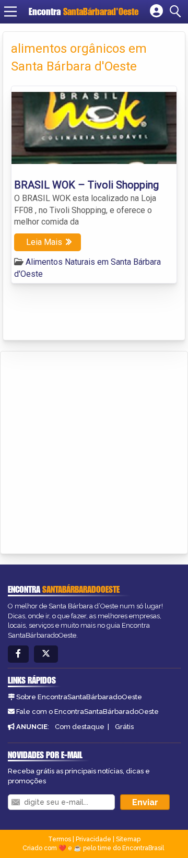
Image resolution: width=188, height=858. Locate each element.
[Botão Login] (156, 11)
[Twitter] (46, 654)
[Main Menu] (10, 11)
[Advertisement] (94, 451)
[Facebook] (18, 654)
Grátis (124, 727)
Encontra (83, 11)
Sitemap (128, 839)
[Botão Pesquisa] (177, 11)
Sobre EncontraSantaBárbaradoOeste (79, 697)
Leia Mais (44, 242)
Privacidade (93, 839)
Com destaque (79, 727)
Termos (59, 839)
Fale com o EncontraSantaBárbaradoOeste (87, 711)
